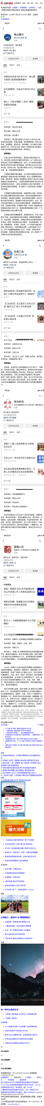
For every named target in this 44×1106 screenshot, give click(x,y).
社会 (36, 3)
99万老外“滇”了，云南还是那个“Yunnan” (19, 890)
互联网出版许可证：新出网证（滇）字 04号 (16, 1087)
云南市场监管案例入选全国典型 (16, 861)
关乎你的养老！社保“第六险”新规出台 (19, 844)
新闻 (23, 3)
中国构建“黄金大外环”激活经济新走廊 (16, 780)
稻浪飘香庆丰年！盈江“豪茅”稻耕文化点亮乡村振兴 (21, 739)
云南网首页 (17, 3)
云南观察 (4, 1022)
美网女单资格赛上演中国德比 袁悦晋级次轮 (18, 770)
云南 (28, 3)
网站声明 (23, 1080)
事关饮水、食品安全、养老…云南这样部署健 (21, 852)
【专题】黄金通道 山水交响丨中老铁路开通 (20, 1014)
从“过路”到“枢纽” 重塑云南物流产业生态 (18, 728)
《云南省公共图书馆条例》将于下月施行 (19, 840)
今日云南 (4, 725)
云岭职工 (32, 7)
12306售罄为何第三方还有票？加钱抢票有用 (21, 1026)
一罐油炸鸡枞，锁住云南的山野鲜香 (18, 926)
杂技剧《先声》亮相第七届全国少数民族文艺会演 (21, 760)
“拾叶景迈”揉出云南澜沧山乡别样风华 (19, 938)
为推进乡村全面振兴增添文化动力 (17, 1043)
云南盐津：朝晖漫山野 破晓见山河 (17, 922)
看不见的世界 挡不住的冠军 (15, 934)
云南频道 (23, 7)
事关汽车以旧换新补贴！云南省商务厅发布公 (21, 1035)
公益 (41, 3)
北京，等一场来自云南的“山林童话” (18, 930)
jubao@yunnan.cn (14, 1104)
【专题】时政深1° (11, 1018)
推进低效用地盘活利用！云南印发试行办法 (20, 856)
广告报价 (28, 1077)
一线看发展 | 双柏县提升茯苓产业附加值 (18, 730)
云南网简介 (5, 1077)
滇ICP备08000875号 (8, 1082)
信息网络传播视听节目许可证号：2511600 (25, 1085)
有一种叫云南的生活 (9, 1010)
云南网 (14, 7)
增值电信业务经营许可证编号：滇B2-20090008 (17, 1092)
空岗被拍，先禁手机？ (13, 877)
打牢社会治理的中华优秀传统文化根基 (19, 1039)
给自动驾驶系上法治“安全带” (15, 885)
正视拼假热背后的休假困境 (15, 873)
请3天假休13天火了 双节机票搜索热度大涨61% (20, 773)
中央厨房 (11, 1080)
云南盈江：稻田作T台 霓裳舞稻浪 (15, 917)
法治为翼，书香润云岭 (13, 869)
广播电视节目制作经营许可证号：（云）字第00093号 (19, 1090)
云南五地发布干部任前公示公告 (16, 1031)
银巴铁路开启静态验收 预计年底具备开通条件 (19, 768)
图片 (32, 3)
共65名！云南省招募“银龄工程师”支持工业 (20, 848)
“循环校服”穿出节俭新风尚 (14, 881)
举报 (41, 725)
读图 (2, 753)
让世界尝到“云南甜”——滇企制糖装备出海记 (19, 733)
